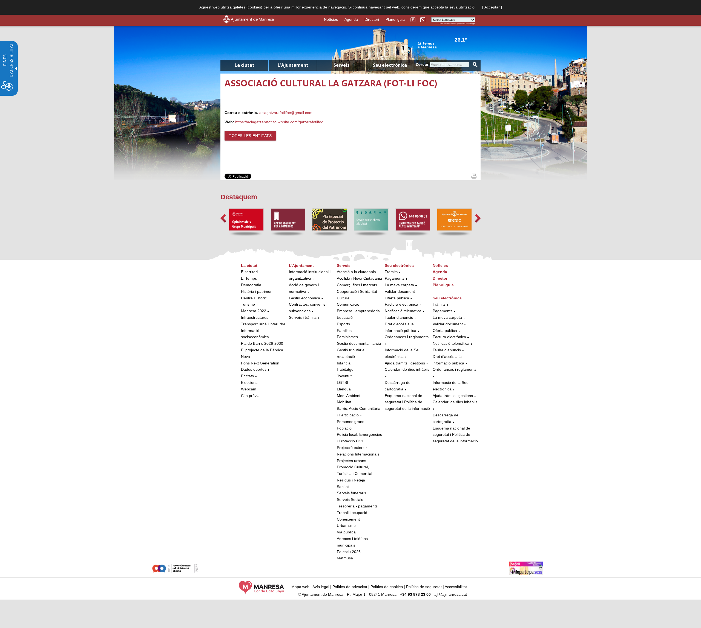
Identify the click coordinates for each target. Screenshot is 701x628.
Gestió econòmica (304, 298)
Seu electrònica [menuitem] (390, 65)
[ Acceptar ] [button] (492, 7)
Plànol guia (395, 19)
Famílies (344, 330)
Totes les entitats (250, 135)
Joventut (344, 376)
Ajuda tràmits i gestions (405, 363)
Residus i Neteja (351, 480)
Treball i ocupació (352, 512)
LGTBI (342, 382)
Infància (343, 363)
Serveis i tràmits (303, 317)
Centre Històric (254, 298)
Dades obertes (254, 369)
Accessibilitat (456, 587)
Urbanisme (346, 525)
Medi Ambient (348, 395)
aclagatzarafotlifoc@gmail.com (285, 112)
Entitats (247, 376)
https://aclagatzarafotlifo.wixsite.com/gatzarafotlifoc (279, 122)
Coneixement (348, 519)
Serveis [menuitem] (341, 65)
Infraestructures (254, 317)
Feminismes (347, 337)
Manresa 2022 (253, 311)
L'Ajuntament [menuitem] (293, 65)
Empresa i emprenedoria (358, 311)
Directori (371, 19)
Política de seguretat (424, 587)
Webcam (248, 389)
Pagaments (394, 278)
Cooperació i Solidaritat (357, 291)
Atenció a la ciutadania (356, 272)
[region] (446, 45)
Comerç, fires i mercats (357, 285)
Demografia (251, 285)
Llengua (344, 389)
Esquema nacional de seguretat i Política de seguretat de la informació (407, 402)
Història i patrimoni (257, 291)
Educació (345, 317)
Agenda (351, 19)
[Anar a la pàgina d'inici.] (248, 22)
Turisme (248, 304)
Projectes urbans (351, 460)
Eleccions (249, 382)
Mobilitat (344, 402)
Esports (343, 324)
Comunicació (348, 304)
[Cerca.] (475, 64)
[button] (223, 218)
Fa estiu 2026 (349, 552)
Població (344, 428)
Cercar (422, 64)
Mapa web (300, 587)
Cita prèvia (250, 395)
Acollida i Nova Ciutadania (359, 278)
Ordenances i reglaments (407, 337)
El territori (249, 272)
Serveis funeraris (351, 493)
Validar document (400, 291)
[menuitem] (263, 330)
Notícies (331, 19)
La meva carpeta (399, 285)
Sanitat (343, 486)
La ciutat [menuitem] (244, 65)
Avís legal (320, 587)
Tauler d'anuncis (399, 317)
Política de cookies (386, 587)
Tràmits (391, 272)
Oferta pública (397, 298)
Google (472, 23)
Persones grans (350, 421)
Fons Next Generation (260, 363)
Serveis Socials (350, 499)
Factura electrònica (401, 304)
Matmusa (345, 558)
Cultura (343, 298)
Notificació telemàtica (403, 311)
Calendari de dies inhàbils (407, 369)
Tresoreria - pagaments (357, 506)
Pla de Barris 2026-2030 (262, 343)
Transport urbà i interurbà (263, 324)
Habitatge (345, 369)
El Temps (249, 278)
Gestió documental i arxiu (359, 343)
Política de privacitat (349, 587)
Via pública (346, 532)
